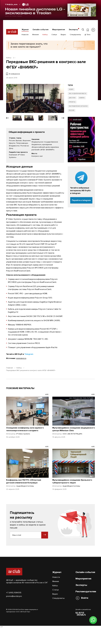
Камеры (81, 98)
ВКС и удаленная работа (77, 93)
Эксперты (73, 29)
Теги (88, 35)
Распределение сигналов (78, 106)
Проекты (72, 102)
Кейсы (45, 35)
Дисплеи (72, 98)
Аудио (71, 89)
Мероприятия (58, 29)
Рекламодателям (86, 591)
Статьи (54, 35)
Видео (63, 35)
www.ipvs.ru (21, 358)
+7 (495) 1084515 (13, 592)
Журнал (25, 29)
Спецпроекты (75, 35)
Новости (25, 35)
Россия (71, 110)
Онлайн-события (40, 29)
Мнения (35, 35)
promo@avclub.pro (14, 596)
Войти (84, 597)
